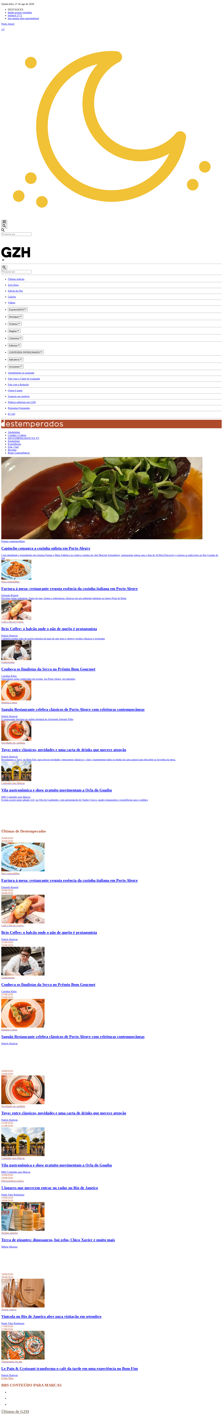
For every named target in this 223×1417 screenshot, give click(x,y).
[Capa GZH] (111, 241)
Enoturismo (14, 441)
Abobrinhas (14, 432)
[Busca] (4, 226)
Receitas (12, 449)
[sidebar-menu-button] (4, 222)
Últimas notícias (16, 279)
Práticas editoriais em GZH (22, 402)
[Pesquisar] (4, 267)
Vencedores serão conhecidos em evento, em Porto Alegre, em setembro (38, 679)
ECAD (11, 414)
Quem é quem (15, 390)
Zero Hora (13, 285)
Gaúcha (12, 296)
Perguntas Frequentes (19, 408)
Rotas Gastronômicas (19, 452)
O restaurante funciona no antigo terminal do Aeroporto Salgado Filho (37, 719)
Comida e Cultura (17, 435)
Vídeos (11, 302)
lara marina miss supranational (23, 18)
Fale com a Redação (18, 384)
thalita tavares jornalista (20, 12)
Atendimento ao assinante (21, 372)
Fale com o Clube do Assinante (24, 378)
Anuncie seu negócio (19, 396)
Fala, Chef (13, 447)
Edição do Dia (15, 290)
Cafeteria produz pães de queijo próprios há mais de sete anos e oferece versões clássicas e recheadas (53, 638)
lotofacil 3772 (15, 15)
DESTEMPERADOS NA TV (23, 438)
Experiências (14, 444)
